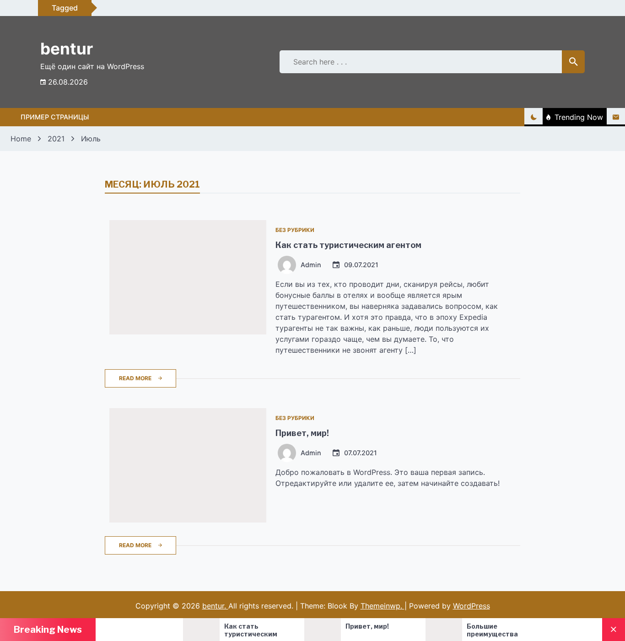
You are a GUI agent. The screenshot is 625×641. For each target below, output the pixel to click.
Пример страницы (55, 117)
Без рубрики (294, 229)
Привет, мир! (302, 433)
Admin (311, 265)
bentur (66, 48)
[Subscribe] (616, 117)
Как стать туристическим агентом (348, 245)
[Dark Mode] (533, 117)
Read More (135, 378)
